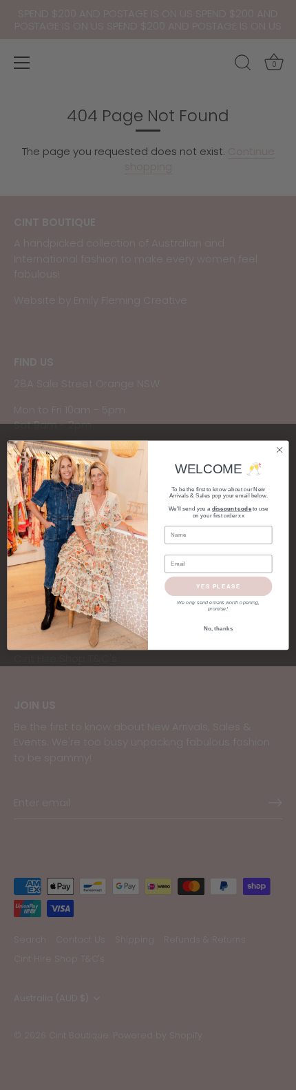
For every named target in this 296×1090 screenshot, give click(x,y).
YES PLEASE (218, 586)
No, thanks (218, 629)
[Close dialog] (279, 449)
